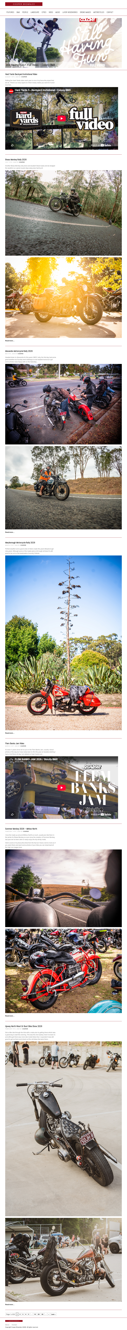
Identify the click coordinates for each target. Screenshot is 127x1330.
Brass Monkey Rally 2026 (16, 159)
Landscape (35, 12)
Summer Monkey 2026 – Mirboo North (21, 828)
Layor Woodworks (70, 12)
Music (57, 12)
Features (10, 12)
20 (39, 1314)
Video (51, 12)
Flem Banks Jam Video (14, 743)
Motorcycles (98, 12)
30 (42, 1314)
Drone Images (85, 12)
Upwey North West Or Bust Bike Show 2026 (23, 1026)
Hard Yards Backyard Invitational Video (21, 74)
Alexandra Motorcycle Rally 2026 (19, 351)
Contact (110, 12)
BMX (18, 12)
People (25, 12)
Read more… (10, 341)
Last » (53, 1314)
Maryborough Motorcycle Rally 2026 (20, 542)
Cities (44, 12)
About (7, 1325)
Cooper (24, 77)
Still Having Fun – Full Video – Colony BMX (30, 65)
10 (35, 1314)
